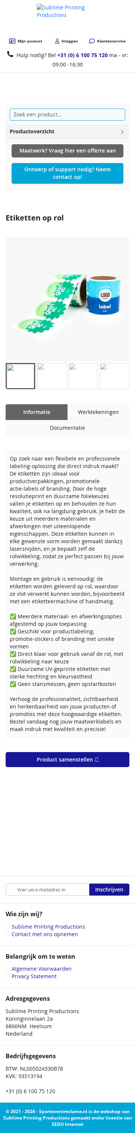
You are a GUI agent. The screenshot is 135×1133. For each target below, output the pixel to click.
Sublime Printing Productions (48, 926)
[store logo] (68, 19)
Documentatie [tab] (67, 427)
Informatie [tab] (36, 411)
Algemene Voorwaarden (42, 968)
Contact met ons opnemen (45, 934)
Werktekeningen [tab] (98, 411)
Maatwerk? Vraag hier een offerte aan (68, 150)
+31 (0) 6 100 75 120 (82, 55)
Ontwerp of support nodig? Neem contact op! (67, 173)
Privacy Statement (34, 976)
